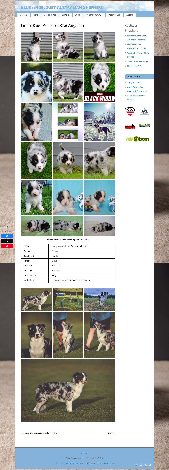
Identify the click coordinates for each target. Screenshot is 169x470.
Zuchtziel (65, 15)
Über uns (23, 15)
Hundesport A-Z (134, 66)
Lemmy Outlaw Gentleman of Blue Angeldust (40, 433)
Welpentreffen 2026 (94, 15)
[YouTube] (140, 465)
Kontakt (84, 453)
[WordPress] (145, 465)
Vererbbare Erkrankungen (138, 61)
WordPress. (109, 463)
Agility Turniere (133, 82)
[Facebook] (136, 465)
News (36, 15)
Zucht (77, 15)
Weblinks (129, 15)
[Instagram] (150, 465)
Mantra (100, 463)
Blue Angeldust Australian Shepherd (62, 7)
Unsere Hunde (50, 15)
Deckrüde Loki (114, 15)
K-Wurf (111, 433)
